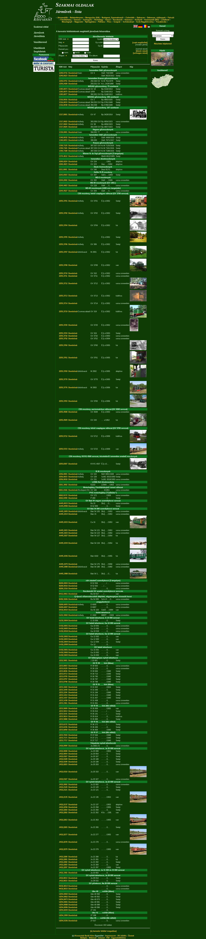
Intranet (101, 938)
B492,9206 (63, 599)
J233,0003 (63, 666)
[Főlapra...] (43, 23)
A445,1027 (63, 536)
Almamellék (62, 18)
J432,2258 (63, 807)
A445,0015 (63, 503)
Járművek (39, 33)
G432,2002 (63, 636)
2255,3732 (63, 336)
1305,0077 (63, 94)
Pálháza (101, 22)
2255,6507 (63, 464)
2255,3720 (63, 325)
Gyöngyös (87, 20)
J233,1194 (63, 692)
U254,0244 (63, 910)
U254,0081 (63, 902)
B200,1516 (63, 588)
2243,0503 (63, 175)
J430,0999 (63, 746)
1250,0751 (63, 81)
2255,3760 (63, 345)
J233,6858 (63, 730)
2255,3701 (63, 201)
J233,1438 (63, 700)
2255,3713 (63, 296)
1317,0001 (63, 114)
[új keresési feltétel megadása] (103, 931)
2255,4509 (63, 420)
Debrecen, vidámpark (156, 18)
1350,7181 (63, 148)
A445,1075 (63, 564)
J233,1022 (63, 687)
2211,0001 (63, 169)
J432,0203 (63, 764)
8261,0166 (63, 490)
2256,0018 (63, 479)
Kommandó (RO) (151, 20)
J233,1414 (63, 695)
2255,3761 (63, 358)
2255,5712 (63, 436)
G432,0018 (63, 631)
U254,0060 (63, 894)
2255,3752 (63, 339)
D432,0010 (63, 610)
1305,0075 (63, 92)
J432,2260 (63, 810)
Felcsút (171, 18)
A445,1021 (63, 530)
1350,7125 (63, 145)
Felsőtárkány (65, 20)
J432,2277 (63, 835)
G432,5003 (63, 655)
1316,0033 (63, 102)
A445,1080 (63, 567)
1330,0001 (63, 132)
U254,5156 (63, 921)
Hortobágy (98, 20)
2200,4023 (63, 164)
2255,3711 (63, 276)
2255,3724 (63, 333)
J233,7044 (63, 735)
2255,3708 (63, 265)
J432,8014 (63, 878)
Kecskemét (117, 20)
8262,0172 (63, 495)
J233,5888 (63, 719)
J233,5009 (63, 708)
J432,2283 (63, 865)
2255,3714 (63, 303)
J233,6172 (63, 724)
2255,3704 (63, 225)
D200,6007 (63, 607)
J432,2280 (63, 857)
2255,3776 (63, 387)
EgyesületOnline (118, 938)
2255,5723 (63, 449)
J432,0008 (63, 751)
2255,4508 (63, 412)
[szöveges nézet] (140, 53)
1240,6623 (63, 76)
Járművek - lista (69, 12)
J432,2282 (63, 862)
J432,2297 (63, 867)
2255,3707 (63, 252)
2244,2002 (63, 180)
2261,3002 (63, 485)
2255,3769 (63, 371)
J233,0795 (63, 676)
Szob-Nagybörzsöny (145, 22)
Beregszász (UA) (92, 18)
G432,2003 (63, 639)
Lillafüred (165, 20)
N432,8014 (63, 886)
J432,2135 (63, 797)
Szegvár (117, 22)
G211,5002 (63, 615)
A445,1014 (63, 514)
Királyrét (138, 20)
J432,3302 (63, 873)
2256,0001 (63, 474)
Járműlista (39, 36)
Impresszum (110, 936)
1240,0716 (63, 73)
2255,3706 (63, 244)
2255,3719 (63, 311)
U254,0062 (63, 897)
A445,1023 (63, 533)
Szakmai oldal (41, 27)
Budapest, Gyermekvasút (112, 18)
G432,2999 (63, 644)
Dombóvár (72, 73)
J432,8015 (63, 881)
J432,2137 (63, 804)
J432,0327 (63, 779)
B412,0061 (63, 594)
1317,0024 (63, 124)
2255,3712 (63, 283)
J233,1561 (63, 703)
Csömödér (130, 18)
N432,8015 (63, 889)
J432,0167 (63, 756)
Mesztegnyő (67, 22)
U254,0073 (63, 899)
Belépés (83, 938)
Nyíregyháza (90, 22)
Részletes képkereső (163, 44)
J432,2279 (63, 849)
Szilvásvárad (128, 22)
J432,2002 (63, 784)
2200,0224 (63, 161)
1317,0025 (63, 127)
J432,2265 (63, 827)
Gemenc (77, 20)
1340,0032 (63, 137)
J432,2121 (63, 790)
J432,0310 (63, 772)
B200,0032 (63, 586)
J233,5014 (63, 711)
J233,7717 (63, 740)
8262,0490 (63, 498)
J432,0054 (63, 754)
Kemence (129, 20)
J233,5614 (63, 716)
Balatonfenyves (76, 18)
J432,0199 (63, 762)
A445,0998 (63, 506)
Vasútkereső (40, 42)
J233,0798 (63, 682)
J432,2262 (63, 812)
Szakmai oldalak (75, 5)
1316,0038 (63, 105)
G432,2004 (63, 642)
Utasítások (39, 48)
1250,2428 (63, 84)
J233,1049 (63, 690)
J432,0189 (63, 759)
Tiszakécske (161, 22)
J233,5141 (63, 714)
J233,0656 (63, 671)
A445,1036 (63, 556)
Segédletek (40, 51)
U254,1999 (63, 915)
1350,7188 (63, 151)
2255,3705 (63, 237)
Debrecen (141, 18)
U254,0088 (63, 905)
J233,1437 (63, 698)
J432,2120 (63, 787)
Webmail (92, 938)
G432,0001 (63, 626)
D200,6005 (63, 604)
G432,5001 (63, 650)
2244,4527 (63, 191)
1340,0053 (63, 140)
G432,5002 (63, 652)
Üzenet (131, 936)
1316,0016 (63, 100)
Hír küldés (122, 936)
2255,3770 (63, 379)
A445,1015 (63, 522)
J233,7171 (63, 738)
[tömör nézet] (141, 51)
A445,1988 (63, 574)
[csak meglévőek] (139, 43)
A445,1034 (63, 543)
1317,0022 (63, 121)
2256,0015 (63, 477)
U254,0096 (63, 907)
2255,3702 (63, 213)
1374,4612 (63, 156)
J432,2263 (63, 820)
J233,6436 (63, 727)
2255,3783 (63, 401)
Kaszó (108, 20)
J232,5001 (63, 660)
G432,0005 (63, 628)
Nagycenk (78, 22)
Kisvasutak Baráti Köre (84, 936)
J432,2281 (63, 859)
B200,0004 (63, 583)
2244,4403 (63, 185)
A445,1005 (63, 511)
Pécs (109, 22)
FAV (108, 938)
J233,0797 (63, 679)
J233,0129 (63, 668)
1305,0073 (63, 89)
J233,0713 (63, 674)
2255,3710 (63, 273)
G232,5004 (63, 620)
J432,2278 (63, 842)
